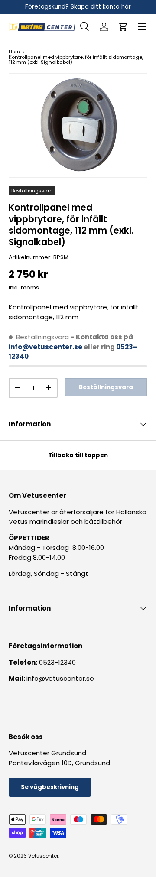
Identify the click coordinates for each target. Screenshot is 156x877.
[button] (123, 26)
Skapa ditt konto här (101, 7)
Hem (14, 51)
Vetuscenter (43, 855)
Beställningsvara (106, 387)
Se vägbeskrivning (50, 787)
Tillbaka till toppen (78, 455)
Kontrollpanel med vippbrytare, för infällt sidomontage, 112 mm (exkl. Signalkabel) (76, 60)
